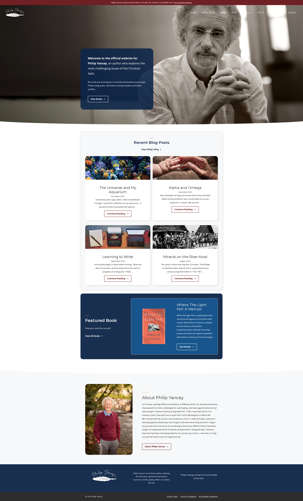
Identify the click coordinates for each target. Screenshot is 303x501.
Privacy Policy (172, 496)
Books (223, 12)
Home (193, 12)
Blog (234, 12)
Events (292, 12)
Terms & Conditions (188, 496)
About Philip (208, 12)
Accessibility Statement (208, 496)
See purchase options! (183, 2)
